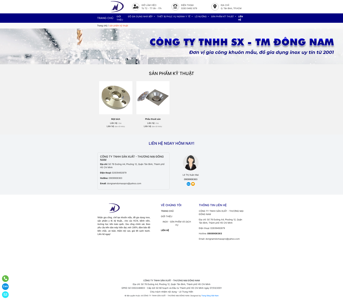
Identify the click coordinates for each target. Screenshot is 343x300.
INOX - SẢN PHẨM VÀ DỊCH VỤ (177, 223)
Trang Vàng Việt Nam (210, 296)
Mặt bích (115, 119)
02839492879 (119, 172)
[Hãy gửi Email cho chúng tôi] (3, 294)
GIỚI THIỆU (120, 18)
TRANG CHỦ (105, 18)
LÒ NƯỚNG (201, 16)
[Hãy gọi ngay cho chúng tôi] (3, 278)
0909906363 (115, 178)
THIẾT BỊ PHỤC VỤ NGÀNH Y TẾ (174, 16)
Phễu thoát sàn (153, 119)
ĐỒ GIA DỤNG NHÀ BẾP (140, 16)
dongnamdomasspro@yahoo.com (124, 183)
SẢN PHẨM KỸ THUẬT (222, 16)
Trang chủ (102, 25)
